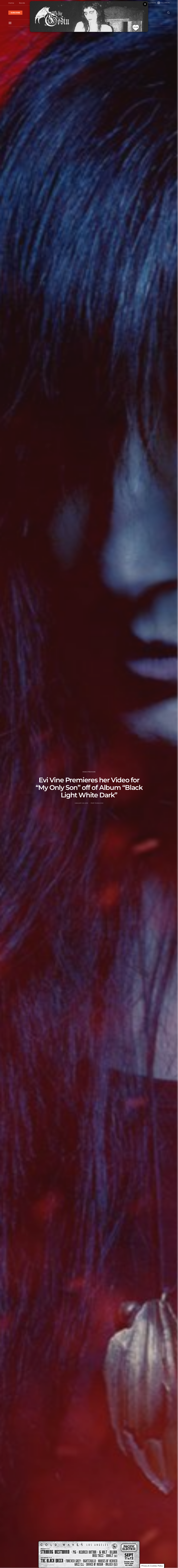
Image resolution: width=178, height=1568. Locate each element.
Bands (22, 3)
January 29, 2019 (81, 803)
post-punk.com (97, 803)
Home (11, 3)
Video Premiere (89, 772)
